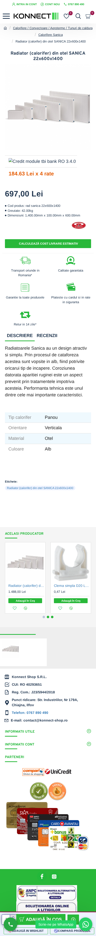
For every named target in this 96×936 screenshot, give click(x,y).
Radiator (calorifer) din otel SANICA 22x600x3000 (26, 586)
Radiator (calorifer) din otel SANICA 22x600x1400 (40, 488)
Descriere (20, 335)
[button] (44, 617)
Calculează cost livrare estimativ (48, 243)
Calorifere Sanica (50, 35)
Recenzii (47, 335)
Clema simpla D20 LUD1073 (72, 586)
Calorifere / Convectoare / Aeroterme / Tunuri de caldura (53, 28)
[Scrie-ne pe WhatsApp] (85, 924)
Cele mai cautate (52, 630)
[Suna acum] (10, 924)
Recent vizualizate (18, 630)
